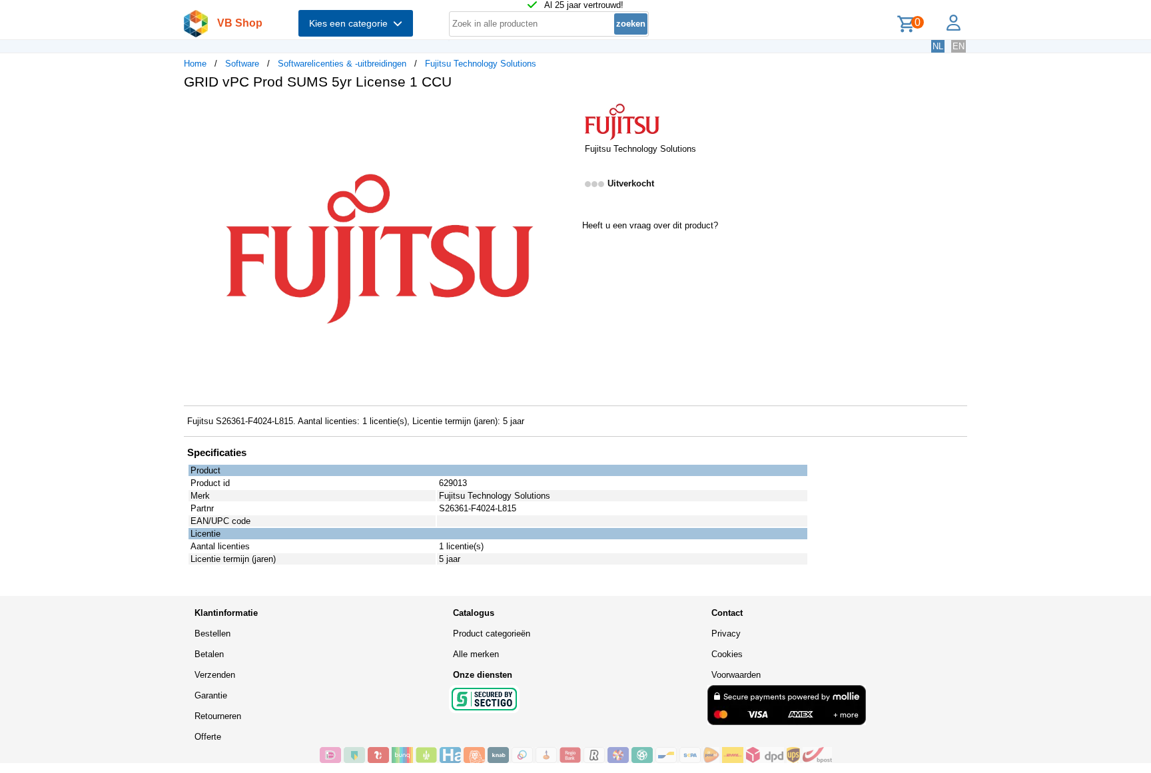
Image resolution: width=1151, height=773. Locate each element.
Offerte (207, 737)
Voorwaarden (736, 675)
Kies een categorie (351, 23)
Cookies (727, 654)
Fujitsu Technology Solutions (480, 64)
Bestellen (212, 634)
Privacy (726, 634)
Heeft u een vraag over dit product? (650, 225)
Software (242, 64)
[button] (563, 114)
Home (195, 64)
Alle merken (476, 654)
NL (938, 46)
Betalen (209, 654)
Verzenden (214, 675)
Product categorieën (491, 634)
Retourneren (217, 716)
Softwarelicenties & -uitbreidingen (342, 64)
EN (958, 46)
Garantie (210, 695)
